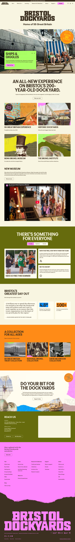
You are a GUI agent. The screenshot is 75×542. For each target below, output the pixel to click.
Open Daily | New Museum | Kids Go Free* (38, 0)
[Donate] (68, 3)
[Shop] (70, 3)
